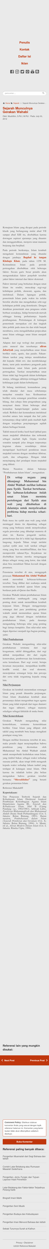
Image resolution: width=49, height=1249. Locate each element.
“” (22, 779)
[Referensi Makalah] (24, 19)
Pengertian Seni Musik (14, 1205)
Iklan (24, 63)
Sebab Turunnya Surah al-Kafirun (19, 1228)
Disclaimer (28, 1242)
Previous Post (37, 1060)
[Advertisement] (24, 147)
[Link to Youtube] (32, 73)
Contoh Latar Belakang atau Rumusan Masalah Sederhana (21, 1168)
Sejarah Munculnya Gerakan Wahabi (18, 110)
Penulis (24, 42)
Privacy (19, 1242)
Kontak (24, 49)
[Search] (43, 93)
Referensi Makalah (28, 1246)
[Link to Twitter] (22, 73)
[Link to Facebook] (12, 73)
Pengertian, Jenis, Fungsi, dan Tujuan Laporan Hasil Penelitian (21, 1178)
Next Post (9, 1060)
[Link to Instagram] (17, 73)
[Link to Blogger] (37, 73)
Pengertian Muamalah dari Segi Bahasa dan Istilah (24, 1157)
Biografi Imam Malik (12, 1197)
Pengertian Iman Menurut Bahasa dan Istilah (24, 1222)
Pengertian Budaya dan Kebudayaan (21, 1214)
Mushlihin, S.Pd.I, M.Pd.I (18, 116)
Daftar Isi (24, 56)
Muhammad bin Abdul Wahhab (29, 575)
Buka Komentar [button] (24, 1141)
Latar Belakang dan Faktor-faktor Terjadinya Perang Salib (24, 1188)
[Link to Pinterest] (27, 73)
